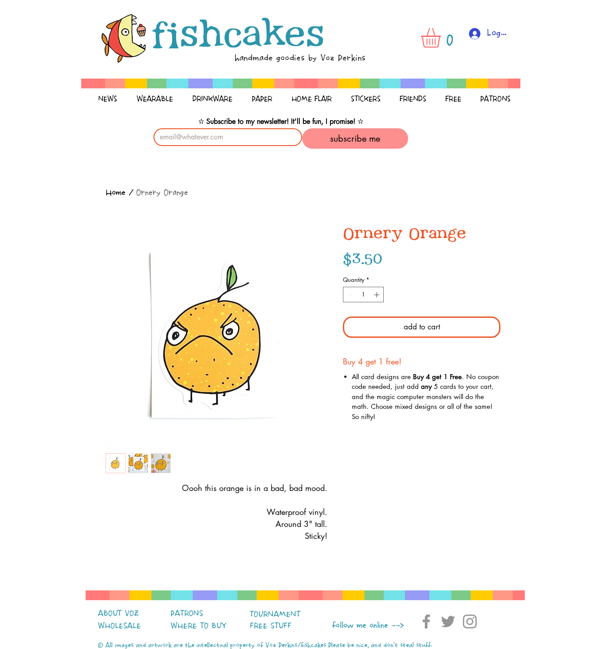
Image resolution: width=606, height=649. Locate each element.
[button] (442, 37)
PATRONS (187, 613)
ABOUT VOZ (118, 613)
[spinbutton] (363, 294)
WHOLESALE (119, 625)
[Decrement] (349, 294)
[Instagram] (469, 621)
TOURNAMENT (275, 614)
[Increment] (377, 294)
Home (116, 193)
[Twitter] (448, 621)
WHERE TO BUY (198, 625)
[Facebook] (426, 621)
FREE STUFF (270, 625)
